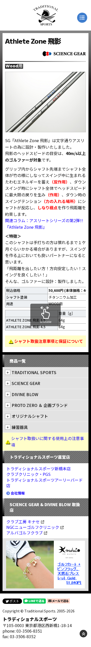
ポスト (14, 601)
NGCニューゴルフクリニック (32, 527)
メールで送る (60, 601)
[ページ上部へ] (83, 634)
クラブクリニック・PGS (28, 474)
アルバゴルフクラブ (24, 533)
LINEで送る (36, 601)
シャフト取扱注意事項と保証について (48, 341)
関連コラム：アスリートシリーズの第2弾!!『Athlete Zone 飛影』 (44, 223)
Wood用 (14, 66)
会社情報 (18, 493)
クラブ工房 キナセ (23, 522)
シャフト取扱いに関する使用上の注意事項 (47, 441)
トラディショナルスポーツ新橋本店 (38, 468)
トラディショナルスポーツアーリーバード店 (44, 482)
